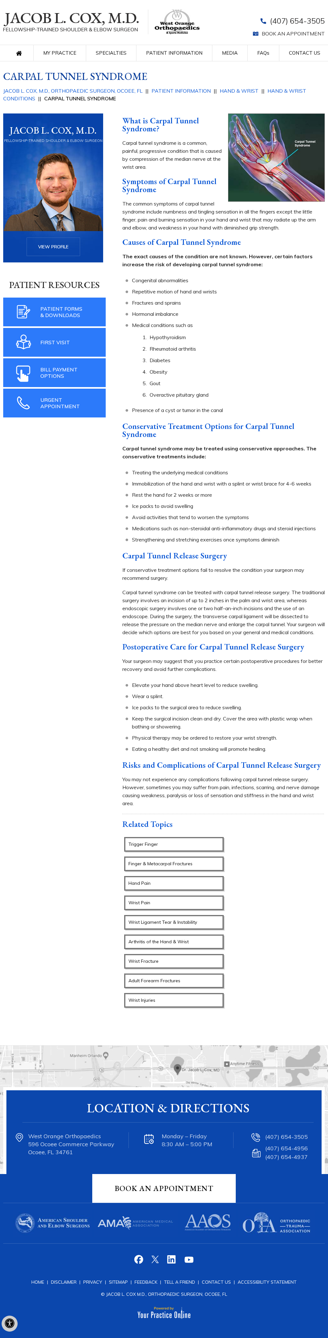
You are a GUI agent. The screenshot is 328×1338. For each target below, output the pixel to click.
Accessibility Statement (267, 1282)
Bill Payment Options (59, 372)
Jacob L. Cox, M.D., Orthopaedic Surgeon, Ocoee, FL (73, 91)
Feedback (146, 1282)
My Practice (59, 53)
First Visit (55, 342)
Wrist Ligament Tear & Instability (162, 922)
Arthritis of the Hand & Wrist (158, 942)
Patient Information (174, 53)
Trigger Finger (143, 844)
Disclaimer (64, 1282)
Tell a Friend (179, 1282)
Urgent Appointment (60, 403)
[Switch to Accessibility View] (10, 1324)
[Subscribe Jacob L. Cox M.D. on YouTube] (188, 1262)
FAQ (263, 53)
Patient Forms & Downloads (61, 312)
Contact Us (304, 53)
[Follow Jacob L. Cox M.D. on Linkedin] (172, 1262)
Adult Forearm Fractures (154, 981)
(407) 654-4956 (286, 1148)
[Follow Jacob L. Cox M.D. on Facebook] (139, 1262)
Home (20, 53)
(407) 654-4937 (286, 1157)
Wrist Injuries (141, 1000)
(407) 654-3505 (297, 21)
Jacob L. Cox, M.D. (53, 130)
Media (230, 53)
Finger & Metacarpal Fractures (160, 864)
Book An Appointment (164, 1188)
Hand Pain (139, 883)
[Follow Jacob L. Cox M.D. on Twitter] (156, 1262)
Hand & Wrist (239, 91)
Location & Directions (168, 1108)
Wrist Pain (139, 903)
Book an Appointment (293, 33)
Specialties (111, 53)
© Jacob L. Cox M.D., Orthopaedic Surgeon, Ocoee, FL (164, 1294)
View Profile (53, 247)
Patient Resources (54, 285)
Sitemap (119, 1282)
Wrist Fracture (143, 961)
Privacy (93, 1282)
